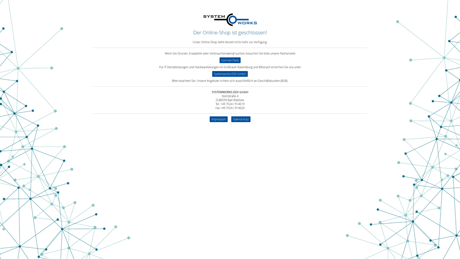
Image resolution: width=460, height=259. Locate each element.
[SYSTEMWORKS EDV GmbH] (230, 25)
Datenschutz (241, 119)
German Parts (230, 60)
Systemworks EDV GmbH (230, 74)
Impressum (218, 119)
